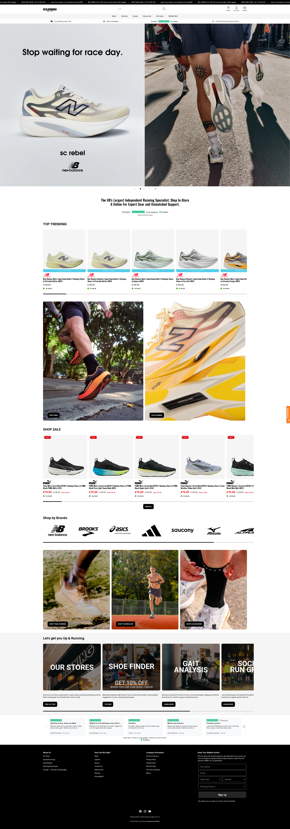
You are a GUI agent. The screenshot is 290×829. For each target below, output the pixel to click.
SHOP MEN (53, 415)
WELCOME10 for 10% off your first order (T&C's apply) (64, 2)
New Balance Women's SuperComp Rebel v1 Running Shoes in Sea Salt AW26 (195, 280)
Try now (107, 704)
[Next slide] (149, 188)
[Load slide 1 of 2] (140, 189)
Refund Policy (151, 766)
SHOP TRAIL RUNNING (57, 624)
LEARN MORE (228, 704)
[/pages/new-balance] (58, 530)
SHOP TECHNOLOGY (125, 624)
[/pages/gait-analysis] (191, 667)
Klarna (148, 773)
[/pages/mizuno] (214, 530)
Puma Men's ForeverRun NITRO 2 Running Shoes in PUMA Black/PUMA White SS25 (64, 487)
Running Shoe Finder (50, 766)
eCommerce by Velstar (153, 821)
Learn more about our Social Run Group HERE (23, 2)
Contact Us (98, 766)
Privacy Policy (151, 759)
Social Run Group (49, 759)
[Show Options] (220, 779)
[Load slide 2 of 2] (144, 189)
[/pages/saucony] (183, 530)
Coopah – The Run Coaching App (55, 770)
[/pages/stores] (72, 667)
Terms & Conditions (153, 770)
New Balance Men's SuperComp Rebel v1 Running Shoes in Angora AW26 (152, 280)
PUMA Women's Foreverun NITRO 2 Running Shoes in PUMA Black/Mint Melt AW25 (248, 487)
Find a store (50, 704)
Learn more (169, 704)
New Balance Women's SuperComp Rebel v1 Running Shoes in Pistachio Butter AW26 (106, 280)
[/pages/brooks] (89, 530)
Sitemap (144, 821)
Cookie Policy (151, 763)
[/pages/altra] (245, 530)
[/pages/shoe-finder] (131, 667)
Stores (97, 763)
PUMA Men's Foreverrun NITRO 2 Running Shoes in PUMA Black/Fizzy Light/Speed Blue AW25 (110, 487)
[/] (50, 8)
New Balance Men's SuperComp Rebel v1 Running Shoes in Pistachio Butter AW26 (64, 280)
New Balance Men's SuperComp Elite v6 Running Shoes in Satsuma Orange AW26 (241, 280)
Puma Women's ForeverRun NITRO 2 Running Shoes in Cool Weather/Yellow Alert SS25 (202, 487)
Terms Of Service (152, 756)
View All (148, 506)
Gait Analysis (47, 763)
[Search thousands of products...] (164, 9)
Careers (97, 759)
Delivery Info (99, 770)
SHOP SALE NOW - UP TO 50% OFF (100, 2)
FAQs (96, 756)
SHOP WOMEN (156, 415)
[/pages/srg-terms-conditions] (250, 667)
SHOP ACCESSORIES (194, 624)
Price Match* (99, 776)
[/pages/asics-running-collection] (120, 530)
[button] (114, 16)
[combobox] (141, 9)
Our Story (46, 756)
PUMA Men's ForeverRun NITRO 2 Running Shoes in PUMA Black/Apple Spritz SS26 (156, 487)
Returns (97, 773)
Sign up (222, 794)
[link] (93, 361)
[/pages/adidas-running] (151, 530)
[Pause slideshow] (155, 188)
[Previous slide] (134, 188)
